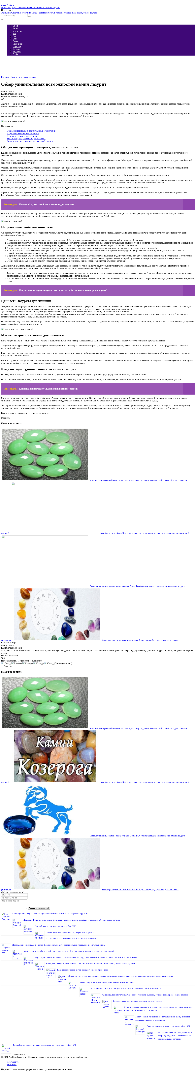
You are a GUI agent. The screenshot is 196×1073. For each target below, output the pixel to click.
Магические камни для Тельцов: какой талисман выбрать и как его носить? (126, 988)
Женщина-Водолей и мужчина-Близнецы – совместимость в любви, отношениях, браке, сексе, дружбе (72, 920)
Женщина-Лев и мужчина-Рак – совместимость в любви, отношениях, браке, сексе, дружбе (145, 995)
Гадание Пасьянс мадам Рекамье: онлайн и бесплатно (74, 938)
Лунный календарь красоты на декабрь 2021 (55, 926)
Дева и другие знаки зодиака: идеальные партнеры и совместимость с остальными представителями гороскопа (120, 976)
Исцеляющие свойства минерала (23, 133)
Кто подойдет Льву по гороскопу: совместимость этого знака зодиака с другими (50, 913)
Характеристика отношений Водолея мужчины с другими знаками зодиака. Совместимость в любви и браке (86, 957)
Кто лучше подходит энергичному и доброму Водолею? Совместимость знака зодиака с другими (175, 1035)
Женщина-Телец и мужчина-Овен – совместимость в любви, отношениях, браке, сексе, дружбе (90, 963)
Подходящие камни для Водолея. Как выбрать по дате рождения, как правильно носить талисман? (58, 945)
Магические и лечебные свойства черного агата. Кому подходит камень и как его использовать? (69, 951)
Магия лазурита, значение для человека (26, 138)
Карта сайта (13, 1062)
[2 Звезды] (16, 663)
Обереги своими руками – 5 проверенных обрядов (70, 932)
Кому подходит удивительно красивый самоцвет (31, 141)
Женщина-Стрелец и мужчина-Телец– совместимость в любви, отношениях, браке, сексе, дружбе (49, 12)
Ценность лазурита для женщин (22, 136)
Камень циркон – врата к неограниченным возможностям (106, 982)
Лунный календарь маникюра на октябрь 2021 (168, 1026)
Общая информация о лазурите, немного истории (31, 131)
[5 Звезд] (49, 663)
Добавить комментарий (39, 908)
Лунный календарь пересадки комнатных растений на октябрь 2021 (44, 1045)
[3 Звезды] (27, 663)
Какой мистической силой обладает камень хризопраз (82, 970)
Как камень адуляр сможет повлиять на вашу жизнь (137, 1001)
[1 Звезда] (6, 663)
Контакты (12, 1064)
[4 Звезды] (38, 663)
